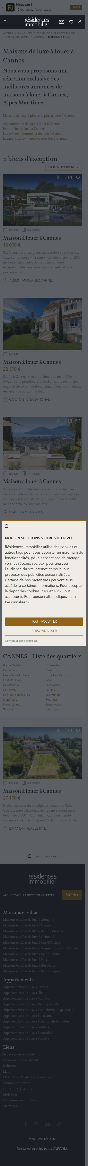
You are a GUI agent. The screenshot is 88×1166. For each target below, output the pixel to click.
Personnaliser (44, 631)
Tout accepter (44, 621)
